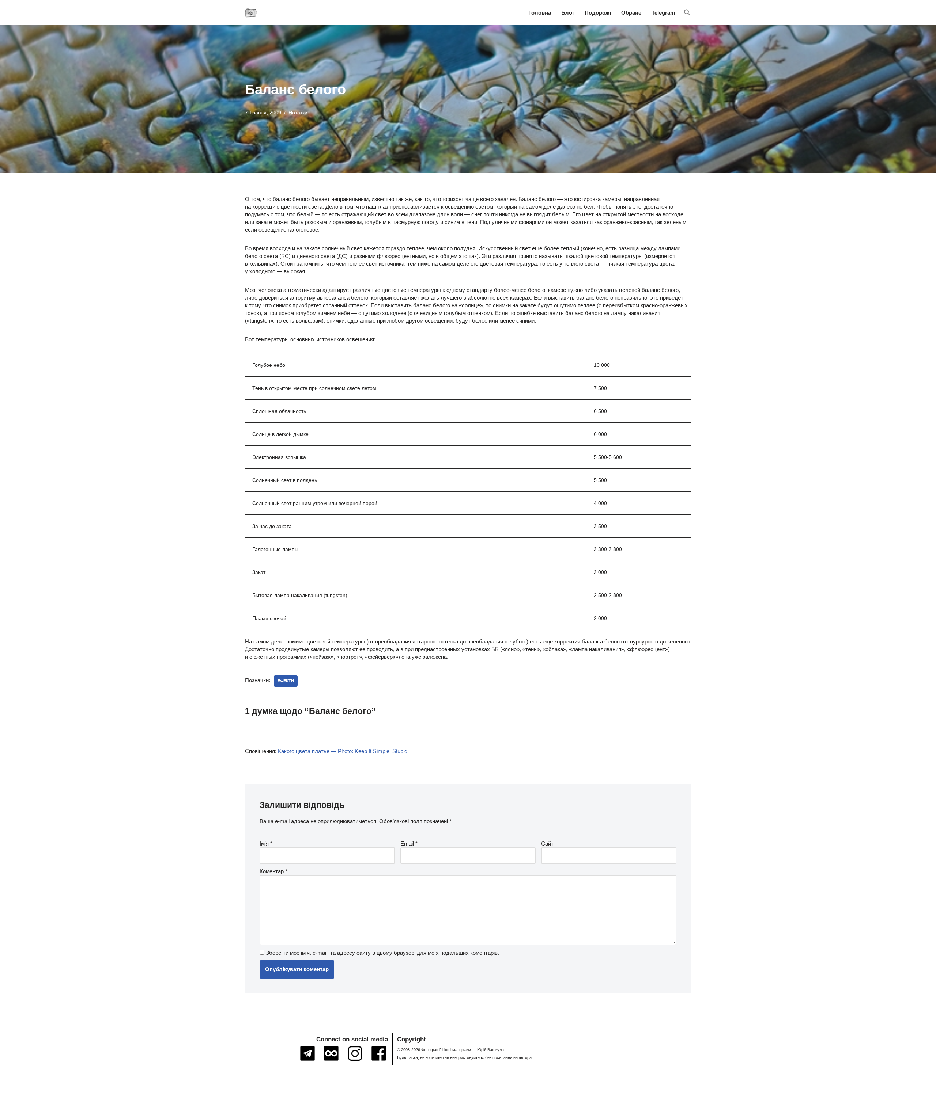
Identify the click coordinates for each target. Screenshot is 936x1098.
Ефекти (286, 681)
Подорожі (598, 13)
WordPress (308, 1090)
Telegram (663, 13)
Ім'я (266, 843)
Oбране (631, 13)
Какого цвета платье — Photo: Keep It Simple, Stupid (342, 751)
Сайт (547, 843)
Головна (539, 13)
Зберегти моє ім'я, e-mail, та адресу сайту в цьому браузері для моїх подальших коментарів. (382, 953)
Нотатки (297, 112)
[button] (687, 12)
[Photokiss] (251, 12)
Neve (251, 1090)
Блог (567, 13)
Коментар (273, 871)
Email (409, 843)
